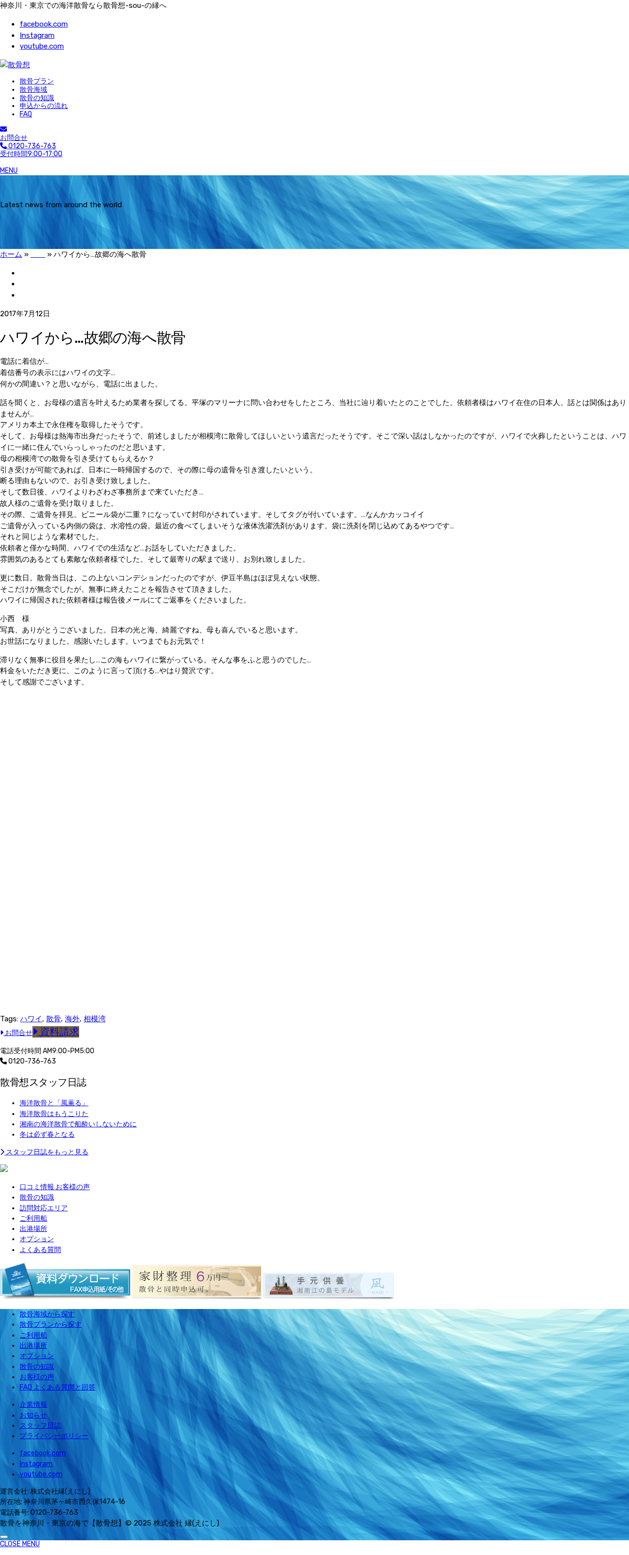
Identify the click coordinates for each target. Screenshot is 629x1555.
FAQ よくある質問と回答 (57, 1387)
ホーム (11, 254)
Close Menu (20, 1544)
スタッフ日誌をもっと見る (46, 1152)
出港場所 (33, 1229)
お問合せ (14, 138)
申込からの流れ (44, 106)
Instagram (37, 35)
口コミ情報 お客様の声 (55, 1187)
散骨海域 (33, 89)
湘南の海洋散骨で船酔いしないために (78, 1124)
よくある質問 (40, 1250)
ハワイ (31, 1018)
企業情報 (33, 1404)
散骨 (53, 1018)
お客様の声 (37, 1377)
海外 (72, 1018)
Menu (9, 170)
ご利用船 (33, 1218)
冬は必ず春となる (47, 1134)
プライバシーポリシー (54, 1436)
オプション (37, 1239)
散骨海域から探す (47, 1314)
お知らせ (33, 1415)
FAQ (26, 114)
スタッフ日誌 (40, 1425)
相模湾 (95, 1018)
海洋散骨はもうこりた (54, 1114)
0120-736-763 (31, 1061)
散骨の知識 (37, 98)
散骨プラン (37, 81)
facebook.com (44, 24)
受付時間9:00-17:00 (31, 150)
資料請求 (58, 1031)
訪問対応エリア (44, 1208)
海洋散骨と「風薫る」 (54, 1103)
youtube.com (42, 46)
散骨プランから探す (51, 1324)
